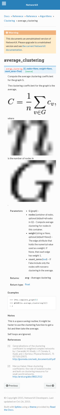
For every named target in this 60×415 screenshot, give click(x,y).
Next (49, 385)
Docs (7, 16)
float (27, 284)
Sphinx (18, 406)
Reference (17, 16)
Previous (13, 385)
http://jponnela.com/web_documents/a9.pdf (34, 359)
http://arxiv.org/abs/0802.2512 (27, 376)
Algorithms (46, 16)
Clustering (9, 20)
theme (33, 406)
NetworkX (32, 4)
